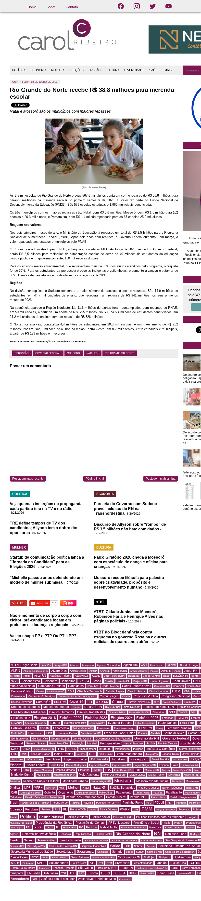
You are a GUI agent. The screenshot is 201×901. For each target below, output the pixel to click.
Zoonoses (124, 879)
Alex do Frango (188, 665)
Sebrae (138, 846)
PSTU (49, 827)
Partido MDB (138, 797)
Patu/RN (88, 802)
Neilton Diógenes (172, 787)
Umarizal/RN (147, 873)
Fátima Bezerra (23, 728)
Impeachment (88, 748)
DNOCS (183, 712)
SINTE (41, 863)
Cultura (117, 702)
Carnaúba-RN (162, 686)
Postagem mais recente (28, 478)
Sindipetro (164, 857)
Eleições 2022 (96, 718)
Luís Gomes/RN (123, 770)
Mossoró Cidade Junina (152, 781)
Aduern (74, 665)
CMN (187, 691)
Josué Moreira (160, 759)
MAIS (168, 70)
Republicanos (83, 834)
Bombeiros (68, 681)
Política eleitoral (77, 817)
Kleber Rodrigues (76, 765)
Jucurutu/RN (180, 759)
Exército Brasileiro (75, 722)
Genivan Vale (40, 738)
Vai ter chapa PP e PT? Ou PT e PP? (43, 636)
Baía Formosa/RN (114, 675)
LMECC (97, 770)
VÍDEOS (18, 603)
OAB (14, 792)
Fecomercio (61, 728)
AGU (144, 665)
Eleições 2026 (147, 718)
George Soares (60, 738)
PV (81, 827)
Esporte (55, 723)
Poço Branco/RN (165, 809)
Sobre (51, 7)
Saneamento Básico (96, 840)
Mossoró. (177, 781)
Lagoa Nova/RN (121, 765)
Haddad (92, 743)
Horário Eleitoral (167, 743)
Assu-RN (40, 675)
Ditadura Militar (117, 712)
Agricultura (130, 665)
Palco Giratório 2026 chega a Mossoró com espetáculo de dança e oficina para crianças (131, 562)
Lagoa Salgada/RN (145, 765)
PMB (135, 809)
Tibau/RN (126, 868)
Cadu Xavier (181, 681)
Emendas (167, 717)
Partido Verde (60, 802)
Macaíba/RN (152, 770)
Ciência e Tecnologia (89, 691)
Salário (29, 840)
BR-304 (84, 681)
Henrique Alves (110, 743)
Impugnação (122, 748)
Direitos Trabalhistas (91, 712)
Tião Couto (85, 868)
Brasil (96, 681)
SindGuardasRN (129, 857)
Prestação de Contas (90, 822)
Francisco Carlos (66, 733)
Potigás (192, 817)
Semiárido (103, 851)
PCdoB (159, 802)
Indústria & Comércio (161, 749)
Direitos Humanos (61, 712)
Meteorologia (137, 774)
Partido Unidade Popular (35, 802)
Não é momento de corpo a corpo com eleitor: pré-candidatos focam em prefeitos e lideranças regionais (45, 620)
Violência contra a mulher (58, 879)
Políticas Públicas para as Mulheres (160, 817)
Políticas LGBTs (123, 817)
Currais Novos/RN (138, 701)
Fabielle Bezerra (144, 723)
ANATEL (105, 671)
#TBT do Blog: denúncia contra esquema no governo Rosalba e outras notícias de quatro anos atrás (130, 637)
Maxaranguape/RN (64, 774)
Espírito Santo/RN (35, 723)
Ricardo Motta (103, 834)
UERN (105, 873)
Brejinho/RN (140, 681)
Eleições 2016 (20, 718)
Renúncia (65, 834)
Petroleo (46, 809)
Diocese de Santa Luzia (159, 707)
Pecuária (181, 802)
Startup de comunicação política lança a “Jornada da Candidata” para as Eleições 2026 (47, 562)
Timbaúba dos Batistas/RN (151, 868)
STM (109, 863)
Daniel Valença (171, 702)
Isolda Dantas (63, 754)
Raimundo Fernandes (133, 827)
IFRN (60, 749)
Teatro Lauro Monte (23, 867)
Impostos (105, 749)
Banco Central (151, 675)
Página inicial (95, 478)
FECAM (44, 728)
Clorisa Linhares (159, 691)
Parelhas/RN (192, 792)
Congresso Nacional (175, 696)
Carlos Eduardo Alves (136, 686)
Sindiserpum (182, 857)
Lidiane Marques (42, 770)
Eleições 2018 (45, 718)
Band (166, 675)
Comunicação (109, 696)
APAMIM (166, 670)
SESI (45, 857)
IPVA (23, 754)
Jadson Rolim (170, 754)
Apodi (178, 671)
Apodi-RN (191, 670)
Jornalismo (119, 759)
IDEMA (26, 748)
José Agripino (139, 759)
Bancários (133, 675)
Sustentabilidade (142, 862)
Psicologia (17, 827)
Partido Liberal (116, 797)
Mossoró (74, 353)
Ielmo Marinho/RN (44, 749)
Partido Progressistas (183, 797)
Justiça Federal (36, 765)
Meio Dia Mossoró (114, 774)
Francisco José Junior (119, 733)
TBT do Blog (178, 862)
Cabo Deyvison (160, 681)
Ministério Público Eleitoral (41, 781)
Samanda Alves (46, 840)
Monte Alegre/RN (101, 781)
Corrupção (43, 702)
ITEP (92, 754)
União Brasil (165, 873)
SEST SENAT (60, 857)
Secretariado (64, 851)
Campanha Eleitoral (51, 686)
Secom (150, 846)
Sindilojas (149, 857)
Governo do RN (146, 738)
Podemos (184, 809)
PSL (28, 827)
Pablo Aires (106, 792)
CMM (176, 691)
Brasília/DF (123, 681)
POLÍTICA (18, 70)
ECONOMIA (38, 70)
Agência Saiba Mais (108, 665)
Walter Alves (86, 879)
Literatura (83, 769)
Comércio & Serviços (41, 696)
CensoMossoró (55, 691)
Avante (96, 675)
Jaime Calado (190, 754)
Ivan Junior (106, 754)
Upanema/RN (185, 873)
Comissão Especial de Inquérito (77, 696)
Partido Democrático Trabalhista (43, 797)
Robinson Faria (176, 834)
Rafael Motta (108, 827)
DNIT (172, 712)
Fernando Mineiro (178, 728)
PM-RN (125, 809)
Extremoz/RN (97, 723)
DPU (193, 712)
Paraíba (158, 792)
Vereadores (20, 879)
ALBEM (171, 665)
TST (81, 873)
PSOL (38, 827)
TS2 (63, 873)
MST (61, 787)
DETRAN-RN (93, 707)
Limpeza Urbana (65, 769)
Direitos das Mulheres (28, 712)
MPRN (38, 787)
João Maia (53, 759)
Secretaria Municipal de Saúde (32, 851)
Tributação (51, 873)
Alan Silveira (157, 665)
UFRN (133, 873)
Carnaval (178, 686)
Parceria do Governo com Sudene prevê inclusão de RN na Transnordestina (125, 508)
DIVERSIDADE (134, 70)
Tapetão (161, 863)
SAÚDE (154, 70)
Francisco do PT (90, 733)
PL (65, 809)
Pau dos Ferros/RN (107, 802)
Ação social (30, 665)
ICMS (14, 749)
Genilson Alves (20, 738)
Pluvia (92, 809)
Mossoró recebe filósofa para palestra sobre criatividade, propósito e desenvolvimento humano (129, 582)
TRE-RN (33, 873)
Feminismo (103, 728)
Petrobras (31, 809)
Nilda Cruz (192, 787)
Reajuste (155, 827)
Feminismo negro (124, 728)
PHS (57, 809)
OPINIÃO (94, 70)
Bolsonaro (50, 681)
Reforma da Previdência (39, 834)
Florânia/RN (17, 733)
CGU (71, 691)
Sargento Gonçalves (93, 846)
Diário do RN (112, 707)
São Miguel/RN (36, 846)
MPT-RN (50, 787)
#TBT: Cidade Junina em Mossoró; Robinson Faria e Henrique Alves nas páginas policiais (128, 616)
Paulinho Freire (133, 802)
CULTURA (112, 70)
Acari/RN (46, 665)
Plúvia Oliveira (108, 809)
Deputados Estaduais (25, 707)
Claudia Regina (115, 691)
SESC (35, 857)
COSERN (60, 701)
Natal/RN (93, 353)
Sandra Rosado (70, 840)
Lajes (175, 765)
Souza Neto (79, 862)
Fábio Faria (187, 722)
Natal (86, 787)
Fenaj (159, 728)
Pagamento (123, 792)
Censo (40, 691)
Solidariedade (58, 863)
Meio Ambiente (89, 774)
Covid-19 (76, 702)
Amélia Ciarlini (78, 670)
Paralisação (174, 792)
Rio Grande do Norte (119, 353)
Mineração (174, 774)
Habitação (78, 743)
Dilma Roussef (131, 706)
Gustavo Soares (36, 743)
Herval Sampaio (133, 743)
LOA (108, 770)
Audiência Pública (60, 675)
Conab (126, 696)
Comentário (18, 696)
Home (32, 7)
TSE (72, 873)
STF (92, 863)
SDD (127, 846)
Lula (138, 770)
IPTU (14, 754)
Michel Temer (156, 774)
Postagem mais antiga (161, 478)
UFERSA (119, 873)
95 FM (15, 665)
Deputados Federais (56, 707)
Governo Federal (48, 353)
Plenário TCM (78, 809)
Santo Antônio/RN (151, 840)
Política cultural (51, 817)
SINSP (15, 862)
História (150, 743)
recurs (190, 827)
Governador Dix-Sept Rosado (113, 738)
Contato (72, 7)
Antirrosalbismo (138, 671)
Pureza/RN (69, 827)
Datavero (189, 701)
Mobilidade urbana (75, 781)
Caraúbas (93, 686)
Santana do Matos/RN (125, 840)
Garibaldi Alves (173, 733)
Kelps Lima (56, 765)
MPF (27, 787)
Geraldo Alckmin (82, 738)
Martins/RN (43, 774)
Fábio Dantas (167, 723)
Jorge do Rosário (75, 759)
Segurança (85, 851)
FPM (49, 733)
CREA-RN (102, 701)
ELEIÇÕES (76, 70)
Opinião (49, 792)
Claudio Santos (136, 691)
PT (58, 827)
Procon (178, 822)
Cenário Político (22, 691)
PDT (170, 802)
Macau (166, 770)
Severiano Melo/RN (103, 857)
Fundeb (155, 733)
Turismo (92, 873)
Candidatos (76, 686)
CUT (156, 702)
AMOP (93, 671)
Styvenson (122, 863)
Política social (100, 817)
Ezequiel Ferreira (120, 723)
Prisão (166, 822)
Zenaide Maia (107, 879)
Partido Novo (158, 797)
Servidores (19, 857)
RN (157, 833)
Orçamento (65, 792)
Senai (129, 851)
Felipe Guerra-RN (83, 728)
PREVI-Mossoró (119, 822)
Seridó (140, 851)
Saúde (115, 846)
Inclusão (138, 748)
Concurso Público (146, 696)
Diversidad (158, 712)
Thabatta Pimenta (63, 867)
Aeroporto (88, 665)
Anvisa (154, 671)
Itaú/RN (81, 754)
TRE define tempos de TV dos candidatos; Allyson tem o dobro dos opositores (44, 528)
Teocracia (44, 868)
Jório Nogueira (99, 759)
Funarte (142, 733)
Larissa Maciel (190, 765)
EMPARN (182, 717)
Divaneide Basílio (139, 712)
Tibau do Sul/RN (106, 867)
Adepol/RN (60, 665)
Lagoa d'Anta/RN (99, 765)
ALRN (15, 670)
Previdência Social (146, 822)
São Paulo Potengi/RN (63, 846)
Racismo (91, 827)
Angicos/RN (120, 670)
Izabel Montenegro (129, 754)
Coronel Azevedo (21, 701)
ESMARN (16, 723)
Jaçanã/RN (152, 754)
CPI (90, 701)
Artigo (27, 675)
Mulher (73, 787)
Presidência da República (54, 822)
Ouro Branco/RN (85, 792)
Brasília (109, 681)
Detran (77, 707)
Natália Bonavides (122, 787)
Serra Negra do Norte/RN (179, 851)
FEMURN (145, 728)
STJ (101, 863)
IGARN (72, 748)
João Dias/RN (34, 759)
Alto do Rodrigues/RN (36, 671)
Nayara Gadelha (148, 787)
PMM (146, 808)
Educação (22, 353)
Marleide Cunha (22, 774)
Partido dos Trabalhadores (84, 797)
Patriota (75, 802)
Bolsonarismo (31, 681)
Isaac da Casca (40, 754)
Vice (35, 878)
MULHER (57, 70)
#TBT (100, 602)
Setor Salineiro (80, 857)
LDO (26, 769)
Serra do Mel (154, 851)
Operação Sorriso (31, 792)
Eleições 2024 (122, 718)
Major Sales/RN (182, 770)
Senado (117, 851)
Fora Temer (35, 733)
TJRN (174, 868)
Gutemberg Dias (59, 743)
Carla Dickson (110, 686)
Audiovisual (81, 675)
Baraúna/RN (180, 675)
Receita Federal (174, 827)
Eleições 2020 (70, 718)
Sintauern (28, 863)
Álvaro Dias (59, 670)
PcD (148, 802)
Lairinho (164, 765)
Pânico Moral (142, 792)
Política (27, 816)
